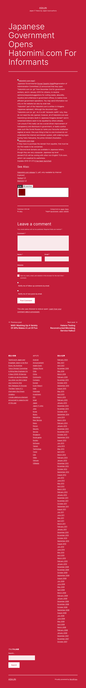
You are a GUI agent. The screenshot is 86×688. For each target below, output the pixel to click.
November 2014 (63, 409)
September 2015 (63, 386)
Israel (35, 400)
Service (35, 432)
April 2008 (61, 624)
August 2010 (61, 544)
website (66, 211)
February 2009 (62, 596)
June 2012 (61, 480)
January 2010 (62, 564)
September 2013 (63, 437)
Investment (37, 394)
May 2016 (60, 371)
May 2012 (60, 483)
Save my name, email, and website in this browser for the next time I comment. (42, 277)
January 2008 (62, 633)
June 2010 (61, 550)
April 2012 (60, 486)
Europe (35, 383)
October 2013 (62, 434)
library (35, 414)
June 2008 (61, 619)
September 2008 (63, 610)
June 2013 (61, 446)
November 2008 (63, 604)
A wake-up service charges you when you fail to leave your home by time (18, 380)
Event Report (37, 386)
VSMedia (36, 463)
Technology (37, 449)
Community (37, 377)
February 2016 (62, 377)
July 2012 (60, 478)
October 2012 (62, 469)
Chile (34, 371)
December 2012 (63, 463)
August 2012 (61, 475)
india (34, 388)
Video (35, 458)
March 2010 (61, 558)
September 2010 (63, 541)
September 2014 (63, 414)
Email (47, 254)
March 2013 (61, 455)
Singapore (36, 434)
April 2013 (60, 452)
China (35, 374)
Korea (35, 412)
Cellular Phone (38, 368)
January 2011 (62, 529)
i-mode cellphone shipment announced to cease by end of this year (18, 400)
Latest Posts (28, 186)
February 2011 (62, 527)
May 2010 (60, 552)
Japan (62, 209)
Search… (11, 653)
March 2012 (61, 489)
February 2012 (62, 492)
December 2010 (63, 532)
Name (20, 254)
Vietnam (36, 460)
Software (36, 443)
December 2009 (63, 567)
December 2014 (63, 406)
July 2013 (60, 443)
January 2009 (62, 598)
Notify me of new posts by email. (30, 294)
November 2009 (63, 570)
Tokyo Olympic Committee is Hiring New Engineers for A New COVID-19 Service (18, 371)
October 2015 (62, 383)
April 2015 (60, 394)
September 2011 (63, 506)
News (67, 209)
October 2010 (62, 538)
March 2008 (61, 627)
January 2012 (62, 495)
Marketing (36, 417)
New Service (37, 420)
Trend (35, 452)
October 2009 (62, 573)
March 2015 (61, 397)
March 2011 (61, 524)
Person (35, 426)
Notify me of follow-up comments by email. (33, 286)
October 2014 (62, 412)
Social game (37, 437)
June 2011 (60, 515)
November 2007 (63, 639)
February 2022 (62, 360)
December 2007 (63, 636)
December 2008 (63, 601)
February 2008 (62, 630)
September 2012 (63, 472)
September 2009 (63, 575)
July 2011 (60, 512)
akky (28, 189)
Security (36, 429)
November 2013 (63, 432)
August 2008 (61, 613)
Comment (21, 233)
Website (20, 265)
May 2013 (60, 449)
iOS (34, 397)
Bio (21, 186)
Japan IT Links (38, 406)
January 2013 (62, 460)
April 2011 (60, 521)
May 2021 (60, 363)
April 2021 (60, 366)
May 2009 (60, 587)
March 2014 (61, 420)
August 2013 (61, 440)
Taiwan (35, 446)
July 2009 (60, 581)
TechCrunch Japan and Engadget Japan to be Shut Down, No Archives (18, 362)
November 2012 (63, 466)
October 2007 (62, 642)
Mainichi (20, 181)
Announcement (38, 363)
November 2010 (63, 535)
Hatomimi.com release (26, 172)
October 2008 (62, 607)
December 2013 (63, 429)
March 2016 (61, 374)
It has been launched (43, 161)
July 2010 (60, 547)
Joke (34, 409)
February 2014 (62, 423)
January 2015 (62, 403)
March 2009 (61, 593)
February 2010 (62, 561)
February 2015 (62, 400)
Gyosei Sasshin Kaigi (45, 84)
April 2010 (60, 555)
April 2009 (61, 590)
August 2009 (61, 578)
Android (35, 360)
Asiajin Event (37, 366)
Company (36, 380)
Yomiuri (20, 178)
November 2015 (63, 380)
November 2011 (62, 501)
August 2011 (61, 509)
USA (34, 455)
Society (35, 440)
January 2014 (62, 426)
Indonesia (36, 391)
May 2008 (60, 621)
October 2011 (62, 504)
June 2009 (61, 584)
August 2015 (61, 388)
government (54, 211)
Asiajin (43, 8)
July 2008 (60, 616)
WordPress (73, 679)
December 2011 (62, 498)
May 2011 (60, 518)
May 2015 (60, 391)
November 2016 (63, 368)
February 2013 (62, 458)
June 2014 (61, 417)
